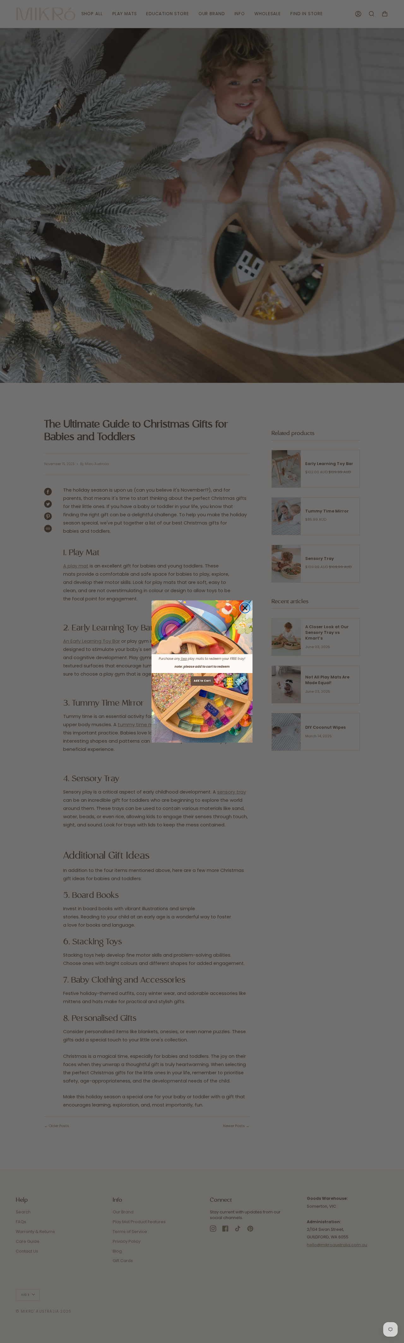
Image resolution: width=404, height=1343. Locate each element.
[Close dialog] (245, 608)
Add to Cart (202, 681)
